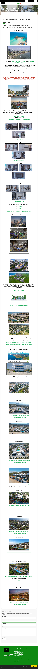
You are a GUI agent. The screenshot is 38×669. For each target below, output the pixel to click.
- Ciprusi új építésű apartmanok (28, 653)
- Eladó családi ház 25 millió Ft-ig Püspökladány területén (29, 655)
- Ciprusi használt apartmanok (27, 651)
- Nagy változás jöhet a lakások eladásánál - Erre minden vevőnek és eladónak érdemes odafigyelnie (18, 660)
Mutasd (11, 654)
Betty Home (6, 652)
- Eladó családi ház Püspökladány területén (28, 659)
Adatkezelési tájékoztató (13, 667)
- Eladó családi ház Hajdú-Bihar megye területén (29, 657)
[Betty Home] (3, 3)
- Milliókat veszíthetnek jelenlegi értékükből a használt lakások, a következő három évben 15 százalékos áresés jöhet (18, 652)
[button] (19, 3)
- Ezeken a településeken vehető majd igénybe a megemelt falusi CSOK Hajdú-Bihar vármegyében (18, 655)
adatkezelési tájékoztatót (12, 637)
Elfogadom (34, 666)
